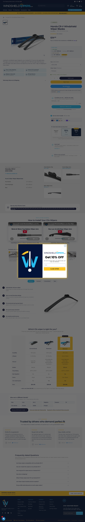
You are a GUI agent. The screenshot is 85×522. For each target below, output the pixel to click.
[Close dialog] (65, 246)
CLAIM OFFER (54, 269)
